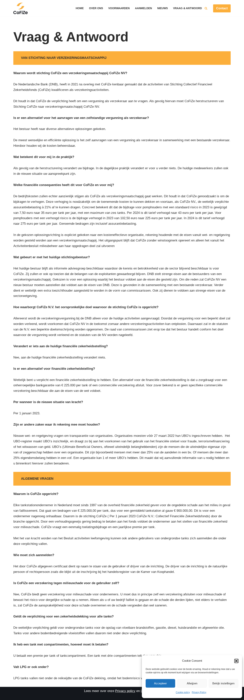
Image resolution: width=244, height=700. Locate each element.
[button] (236, 661)
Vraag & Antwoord (187, 8)
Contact (222, 8)
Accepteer (160, 683)
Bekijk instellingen (223, 683)
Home (80, 8)
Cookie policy (183, 692)
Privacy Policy (199, 692)
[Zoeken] (206, 8)
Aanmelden (143, 8)
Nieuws (162, 8)
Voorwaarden (119, 8)
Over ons (96, 8)
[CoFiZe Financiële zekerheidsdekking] (20, 8)
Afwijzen (192, 683)
